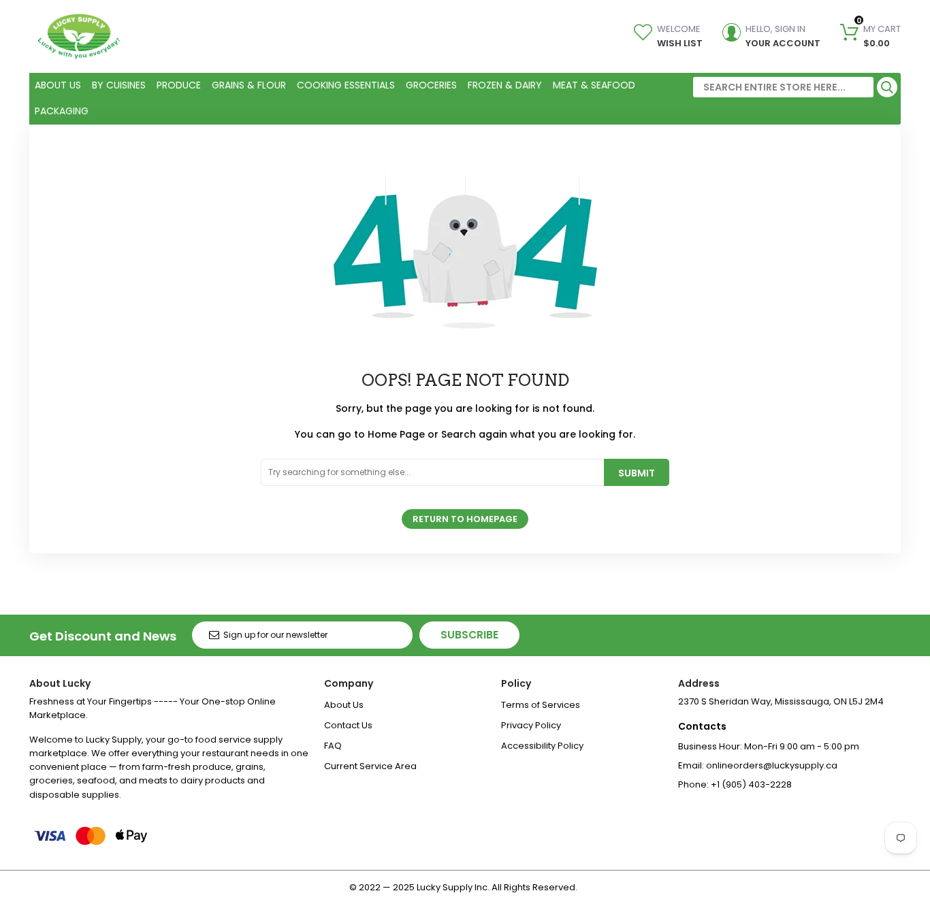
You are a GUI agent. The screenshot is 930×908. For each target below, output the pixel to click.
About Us (344, 704)
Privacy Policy (531, 725)
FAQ (333, 745)
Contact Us (348, 725)
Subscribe (469, 635)
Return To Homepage (465, 519)
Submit (636, 473)
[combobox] (783, 87)
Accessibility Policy (542, 745)
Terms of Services (540, 704)
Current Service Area (370, 766)
